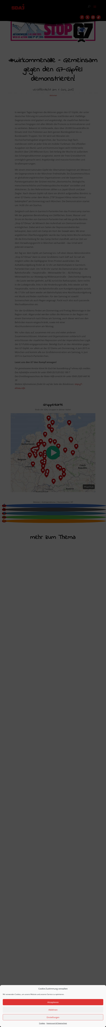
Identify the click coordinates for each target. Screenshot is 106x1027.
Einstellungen (53, 1017)
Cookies (42, 1023)
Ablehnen (53, 1009)
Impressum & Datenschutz (57, 1023)
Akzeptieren (53, 1002)
